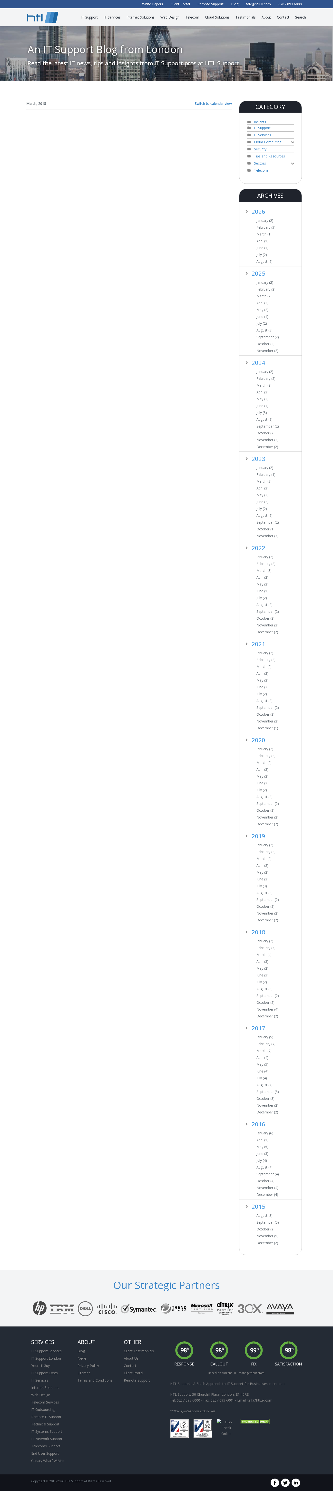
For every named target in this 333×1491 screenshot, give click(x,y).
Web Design (40, 1395)
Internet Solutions (45, 1387)
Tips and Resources (269, 156)
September (267, 337)
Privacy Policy (88, 1365)
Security (260, 149)
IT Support (262, 128)
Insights (260, 122)
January (264, 220)
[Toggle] (292, 142)
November (267, 351)
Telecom (261, 170)
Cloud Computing (267, 142)
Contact (130, 1365)
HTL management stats (248, 1373)
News (82, 1358)
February (265, 227)
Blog (81, 1351)
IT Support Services (46, 1351)
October (265, 344)
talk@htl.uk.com (259, 1400)
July (261, 255)
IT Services (262, 135)
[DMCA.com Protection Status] (255, 1421)
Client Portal (133, 1373)
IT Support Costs (44, 1373)
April (262, 241)
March (264, 234)
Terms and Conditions (95, 1380)
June (262, 248)
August (264, 261)
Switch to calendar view (213, 103)
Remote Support (137, 1380)
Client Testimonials (139, 1351)
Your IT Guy (40, 1365)
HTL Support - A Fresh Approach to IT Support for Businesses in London (227, 1383)
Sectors (260, 163)
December (267, 447)
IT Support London (46, 1358)
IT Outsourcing (43, 1409)
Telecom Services (45, 1402)
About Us (131, 1358)
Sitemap (84, 1373)
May (262, 310)
